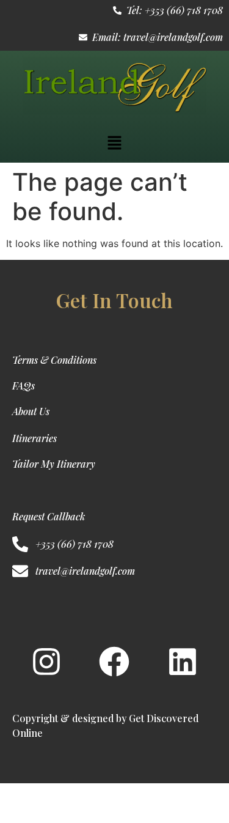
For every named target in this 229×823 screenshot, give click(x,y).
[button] (114, 143)
